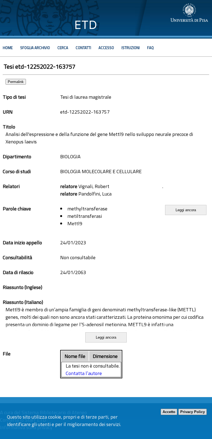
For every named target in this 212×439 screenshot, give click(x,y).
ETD (85, 25)
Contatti (83, 47)
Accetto (169, 412)
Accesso (106, 47)
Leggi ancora (186, 210)
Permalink (16, 82)
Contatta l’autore (84, 373)
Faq (150, 47)
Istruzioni (130, 47)
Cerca (62, 47)
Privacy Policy (192, 412)
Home (8, 47)
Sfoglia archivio (35, 47)
